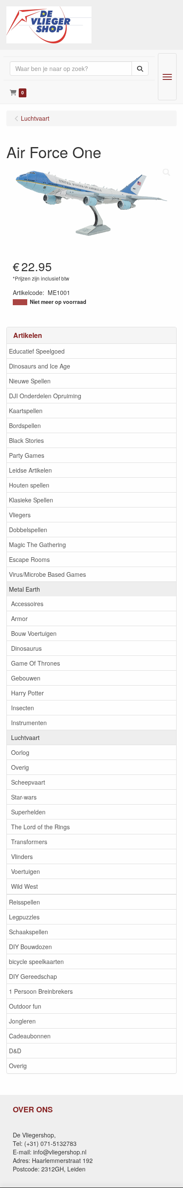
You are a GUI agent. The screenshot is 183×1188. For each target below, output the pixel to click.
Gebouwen (25, 678)
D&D (15, 1050)
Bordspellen (25, 425)
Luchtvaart (25, 737)
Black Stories (26, 440)
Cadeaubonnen (30, 1036)
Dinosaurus (26, 648)
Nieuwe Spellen (30, 381)
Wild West (24, 886)
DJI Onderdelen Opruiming (45, 395)
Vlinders (22, 856)
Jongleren (22, 1021)
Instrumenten (29, 722)
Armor (19, 618)
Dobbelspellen (28, 529)
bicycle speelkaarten (36, 961)
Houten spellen (29, 485)
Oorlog (20, 752)
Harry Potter (27, 693)
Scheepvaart (28, 782)
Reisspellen (24, 902)
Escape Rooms (29, 559)
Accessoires (27, 603)
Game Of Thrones (35, 663)
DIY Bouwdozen (30, 946)
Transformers (29, 841)
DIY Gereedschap (33, 976)
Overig (20, 767)
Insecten (22, 707)
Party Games (26, 455)
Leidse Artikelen (30, 470)
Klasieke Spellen (31, 500)
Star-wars (24, 797)
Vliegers (20, 514)
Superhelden (28, 812)
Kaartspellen (26, 410)
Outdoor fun (25, 1006)
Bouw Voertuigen (34, 633)
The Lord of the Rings (40, 826)
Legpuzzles (24, 917)
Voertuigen (25, 871)
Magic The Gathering (37, 544)
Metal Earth (24, 589)
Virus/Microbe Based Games (47, 574)
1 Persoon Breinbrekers (41, 991)
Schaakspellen (28, 931)
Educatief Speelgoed (37, 351)
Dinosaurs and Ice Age (39, 366)
